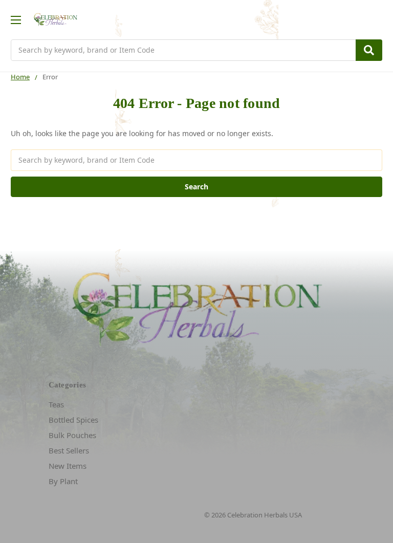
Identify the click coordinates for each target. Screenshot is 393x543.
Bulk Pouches (72, 435)
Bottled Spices (73, 420)
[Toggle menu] (16, 20)
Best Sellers (69, 450)
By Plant (63, 481)
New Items (67, 466)
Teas (56, 404)
